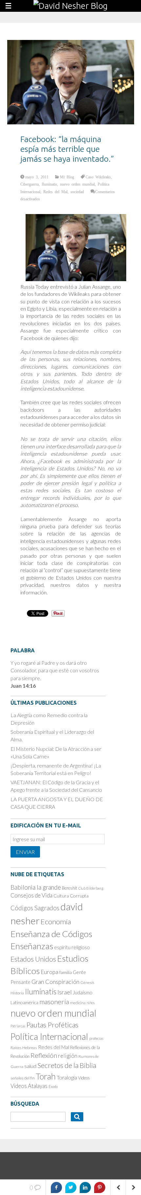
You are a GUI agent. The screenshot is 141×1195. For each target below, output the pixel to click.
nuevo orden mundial (77, 184)
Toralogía (67, 1077)
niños (91, 1003)
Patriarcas (17, 1026)
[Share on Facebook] (56, 1187)
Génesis (87, 982)
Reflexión (43, 1055)
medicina (78, 1002)
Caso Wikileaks (98, 177)
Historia (17, 992)
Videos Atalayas (29, 1085)
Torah (46, 1076)
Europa (49, 972)
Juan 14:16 (23, 685)
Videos (84, 1077)
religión (67, 1055)
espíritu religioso (72, 947)
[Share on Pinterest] (99, 1187)
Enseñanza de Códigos (51, 934)
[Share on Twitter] (70, 1187)
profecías (96, 1038)
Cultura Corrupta (71, 895)
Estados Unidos (33, 959)
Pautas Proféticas (52, 1025)
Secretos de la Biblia (66, 1065)
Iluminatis (49, 184)
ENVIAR (25, 852)
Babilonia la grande (35, 887)
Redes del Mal (55, 191)
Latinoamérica (24, 1002)
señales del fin (22, 1078)
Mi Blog (67, 177)
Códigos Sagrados (34, 908)
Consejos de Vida (31, 895)
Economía (56, 921)
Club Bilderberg (90, 888)
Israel (64, 992)
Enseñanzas (31, 946)
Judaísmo (82, 992)
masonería (54, 1001)
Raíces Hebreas (23, 1047)
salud (30, 1066)
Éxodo (53, 1086)
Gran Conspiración (55, 981)
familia (65, 972)
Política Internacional (49, 1036)
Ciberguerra (29, 184)
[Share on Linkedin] (85, 1187)
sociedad (77, 191)
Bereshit (69, 888)
